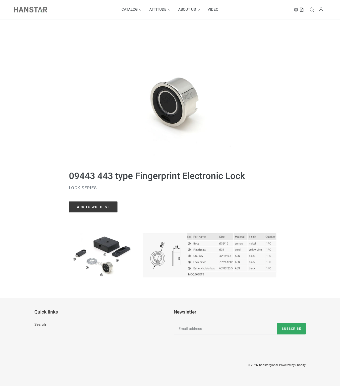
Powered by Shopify (292, 365)
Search (40, 324)
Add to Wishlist (93, 207)
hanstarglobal (268, 365)
